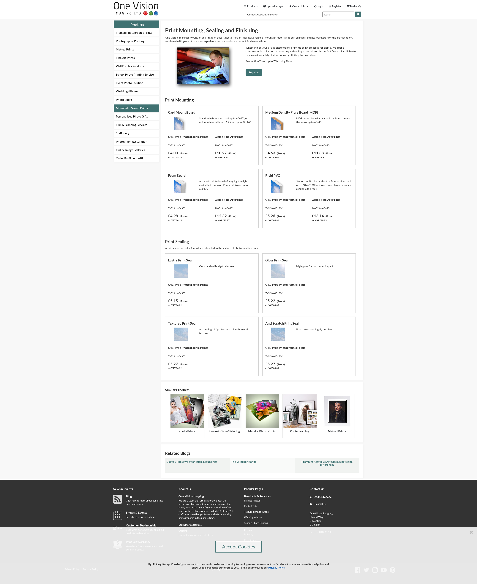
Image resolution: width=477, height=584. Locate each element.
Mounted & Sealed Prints (132, 108)
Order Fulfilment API (129, 158)
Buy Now (254, 72)
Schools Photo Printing (256, 522)
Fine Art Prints (125, 57)
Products (137, 25)
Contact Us (320, 503)
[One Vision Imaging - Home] (135, 8)
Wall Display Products (130, 66)
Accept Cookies (238, 547)
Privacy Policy (276, 567)
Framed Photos (252, 500)
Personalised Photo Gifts (132, 116)
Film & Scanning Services (131, 124)
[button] (298, 6)
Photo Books (124, 99)
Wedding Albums (127, 91)
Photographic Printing (130, 41)
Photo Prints (250, 506)
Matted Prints (125, 49)
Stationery (122, 133)
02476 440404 (269, 14)
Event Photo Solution (129, 83)
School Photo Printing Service (135, 74)
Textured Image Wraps (256, 511)
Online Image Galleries (130, 150)
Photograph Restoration (131, 141)
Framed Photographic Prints (134, 32)
